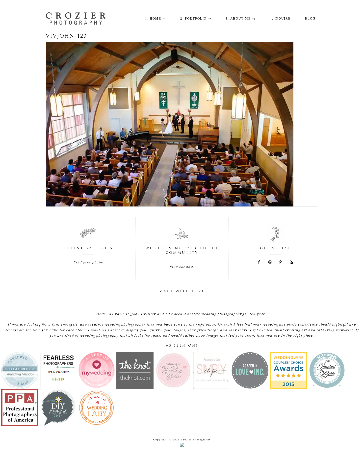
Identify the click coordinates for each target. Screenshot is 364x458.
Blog (310, 18)
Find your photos (89, 262)
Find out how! (182, 267)
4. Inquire (280, 18)
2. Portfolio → (195, 18)
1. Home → (155, 18)
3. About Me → (241, 18)
